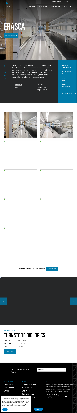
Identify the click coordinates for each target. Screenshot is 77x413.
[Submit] (64, 369)
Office (16, 87)
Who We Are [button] (32, 6)
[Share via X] (5, 66)
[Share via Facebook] (5, 69)
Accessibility (56, 397)
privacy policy (5, 406)
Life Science (18, 85)
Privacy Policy (49, 397)
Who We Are (27, 387)
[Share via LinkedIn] (5, 73)
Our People (26, 390)
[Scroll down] (7, 54)
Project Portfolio (29, 384)
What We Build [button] (55, 6)
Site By (62, 397)
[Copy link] (5, 79)
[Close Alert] (29, 397)
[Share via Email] (5, 76)
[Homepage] (8, 4)
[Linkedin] (46, 381)
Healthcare (8, 384)
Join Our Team (67, 6)
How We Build (43, 6)
